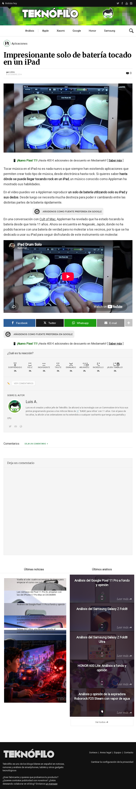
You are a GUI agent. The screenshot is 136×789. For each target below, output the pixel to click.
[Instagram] (131, 3)
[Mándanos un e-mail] (16, 427)
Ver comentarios (23, 383)
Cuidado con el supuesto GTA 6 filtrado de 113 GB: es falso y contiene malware (39, 643)
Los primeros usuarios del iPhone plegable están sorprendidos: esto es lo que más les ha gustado (40, 620)
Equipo (117, 752)
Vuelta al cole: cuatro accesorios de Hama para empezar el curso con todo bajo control (40, 581)
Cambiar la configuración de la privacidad (112, 762)
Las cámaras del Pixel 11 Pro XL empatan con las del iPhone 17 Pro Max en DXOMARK (39, 593)
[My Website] (21, 427)
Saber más (115, 160)
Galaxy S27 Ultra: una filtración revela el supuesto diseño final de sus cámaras (36, 630)
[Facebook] (122, 3)
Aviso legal (105, 752)
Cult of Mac (47, 219)
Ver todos (100, 722)
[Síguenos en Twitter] (10, 427)
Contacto (128, 752)
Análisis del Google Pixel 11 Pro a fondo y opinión (41, 604)
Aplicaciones (19, 43)
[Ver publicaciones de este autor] (14, 406)
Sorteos (93, 752)
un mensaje (51, 783)
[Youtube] (126, 3)
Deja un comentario (35, 444)
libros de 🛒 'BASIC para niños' (83, 411)
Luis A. (12, 72)
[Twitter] (118, 3)
